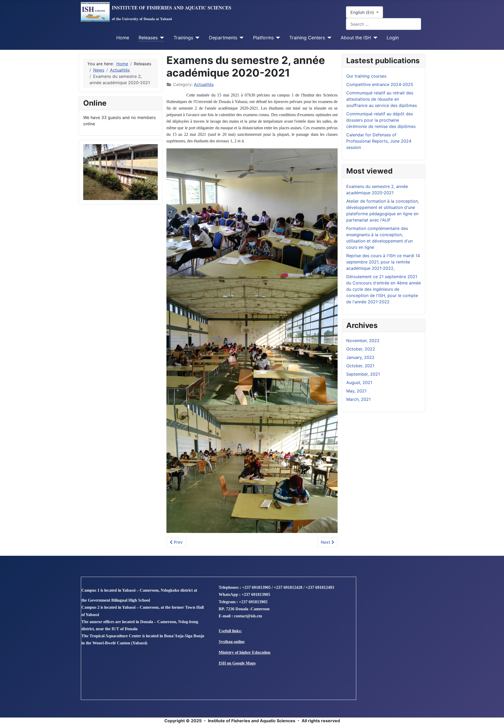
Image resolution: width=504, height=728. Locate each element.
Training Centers (307, 37)
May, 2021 (356, 390)
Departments (223, 37)
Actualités (204, 84)
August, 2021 (359, 382)
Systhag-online (232, 641)
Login (393, 37)
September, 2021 (363, 374)
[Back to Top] (495, 718)
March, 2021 (358, 399)
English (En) (362, 12)
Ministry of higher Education (244, 652)
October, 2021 (360, 365)
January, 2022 (360, 357)
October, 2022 (360, 349)
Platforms (263, 37)
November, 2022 (363, 340)
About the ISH (356, 37)
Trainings (183, 37)
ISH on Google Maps (237, 663)
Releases (148, 37)
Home (122, 37)
